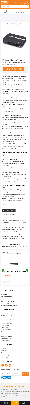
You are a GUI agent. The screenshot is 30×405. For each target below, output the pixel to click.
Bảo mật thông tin (5, 340)
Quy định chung (5, 332)
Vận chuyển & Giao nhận (7, 336)
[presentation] (3, 270)
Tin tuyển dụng (5, 355)
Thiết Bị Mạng (14, 23)
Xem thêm (5, 205)
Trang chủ (6, 23)
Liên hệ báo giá (13, 69)
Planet (21, 23)
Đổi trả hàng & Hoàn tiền (7, 334)
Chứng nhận (4, 350)
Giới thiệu (3, 348)
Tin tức (3, 353)
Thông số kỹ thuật (9, 214)
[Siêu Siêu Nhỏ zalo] (10, 365)
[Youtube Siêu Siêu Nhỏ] (6, 365)
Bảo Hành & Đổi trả (6, 338)
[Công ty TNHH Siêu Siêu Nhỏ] (5, 3)
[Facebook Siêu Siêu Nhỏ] (2, 365)
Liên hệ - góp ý (4, 357)
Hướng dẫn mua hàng (6, 323)
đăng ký (25, 373)
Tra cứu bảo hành (5, 327)
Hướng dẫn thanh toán (6, 325)
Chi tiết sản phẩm (8, 210)
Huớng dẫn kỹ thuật (6, 329)
